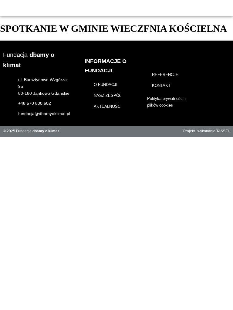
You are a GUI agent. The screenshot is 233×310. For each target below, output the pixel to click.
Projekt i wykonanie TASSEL (206, 131)
